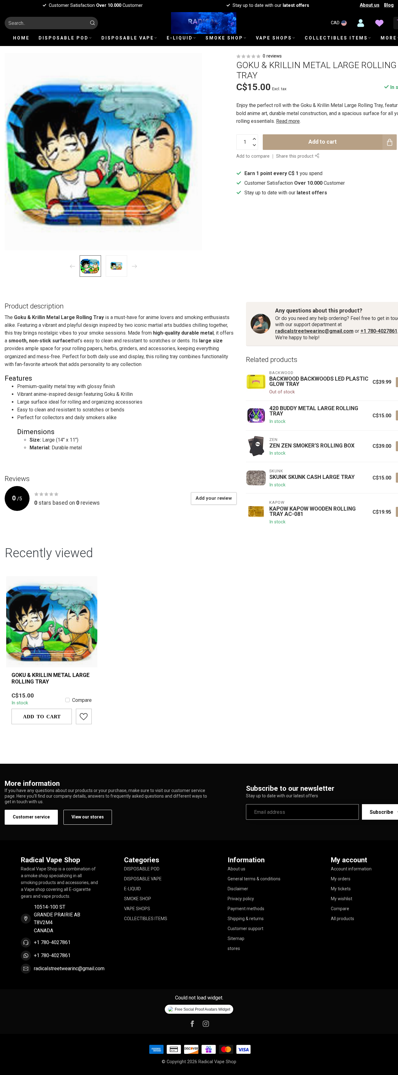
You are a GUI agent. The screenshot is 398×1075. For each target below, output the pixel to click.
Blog (389, 5)
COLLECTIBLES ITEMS (336, 37)
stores (234, 948)
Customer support (245, 928)
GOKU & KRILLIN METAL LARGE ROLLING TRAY (51, 678)
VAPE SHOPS (274, 37)
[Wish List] (379, 23)
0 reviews (272, 56)
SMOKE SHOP (224, 37)
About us (369, 5)
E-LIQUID (180, 37)
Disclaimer (238, 888)
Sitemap (236, 938)
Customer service (31, 816)
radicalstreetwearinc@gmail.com (314, 331)
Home (21, 37)
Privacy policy (241, 898)
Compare (82, 700)
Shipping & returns (246, 918)
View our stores (88, 816)
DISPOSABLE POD (64, 37)
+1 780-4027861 (378, 331)
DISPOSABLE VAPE (127, 37)
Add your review (214, 498)
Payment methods (246, 908)
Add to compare (253, 156)
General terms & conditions (254, 878)
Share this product (295, 156)
